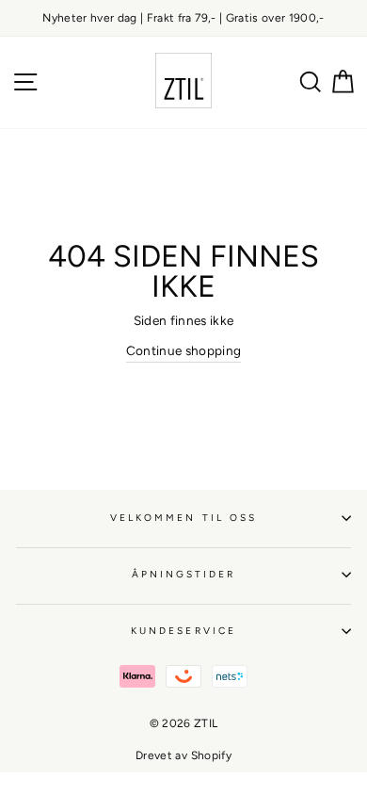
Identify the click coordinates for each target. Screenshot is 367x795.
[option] (183, 18)
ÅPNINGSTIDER (184, 574)
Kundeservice (183, 631)
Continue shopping (184, 350)
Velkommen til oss (183, 517)
